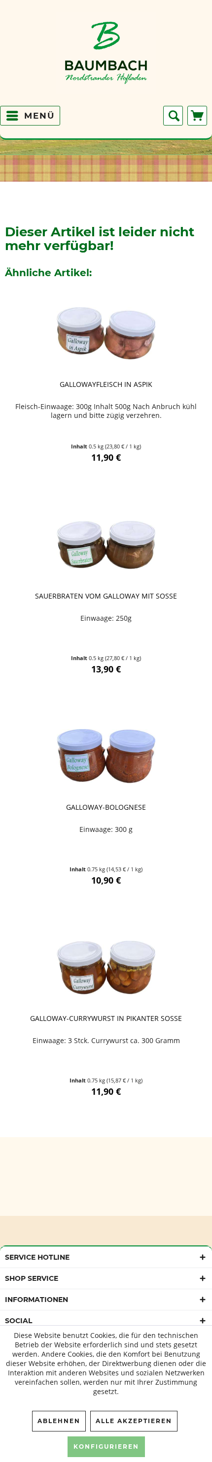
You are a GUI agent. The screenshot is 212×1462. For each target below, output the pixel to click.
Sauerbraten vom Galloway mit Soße (106, 596)
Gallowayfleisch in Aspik (106, 384)
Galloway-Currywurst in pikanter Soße (106, 1018)
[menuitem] (30, 116)
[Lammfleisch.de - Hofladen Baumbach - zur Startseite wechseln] (106, 56)
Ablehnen (58, 1421)
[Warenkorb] (197, 116)
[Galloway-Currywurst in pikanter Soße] (106, 967)
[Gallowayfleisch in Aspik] (106, 333)
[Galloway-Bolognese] (106, 756)
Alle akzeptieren (134, 1421)
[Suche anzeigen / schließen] (173, 116)
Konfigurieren (106, 1446)
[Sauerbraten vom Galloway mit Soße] (106, 545)
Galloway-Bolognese (106, 807)
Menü (39, 116)
